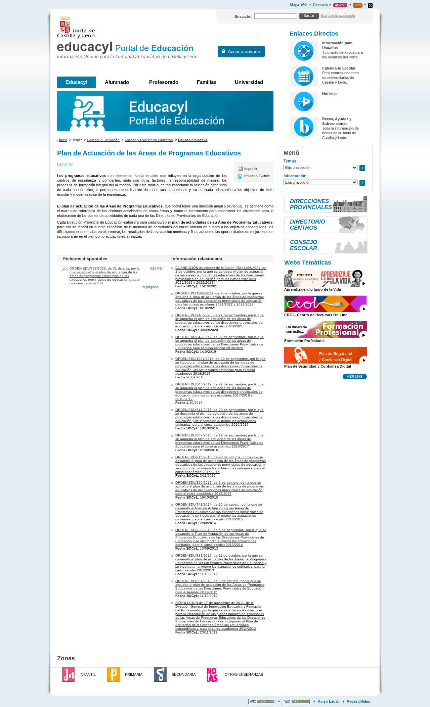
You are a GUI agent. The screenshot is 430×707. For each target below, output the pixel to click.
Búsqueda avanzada (338, 15)
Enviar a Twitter (256, 176)
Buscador (243, 16)
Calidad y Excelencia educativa (149, 140)
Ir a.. (362, 168)
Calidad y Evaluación (103, 140)
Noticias (329, 94)
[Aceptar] (309, 15)
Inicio (63, 140)
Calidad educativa (193, 140)
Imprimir (250, 169)
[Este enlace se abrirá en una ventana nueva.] (370, 5)
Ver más (354, 376)
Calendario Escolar (338, 68)
